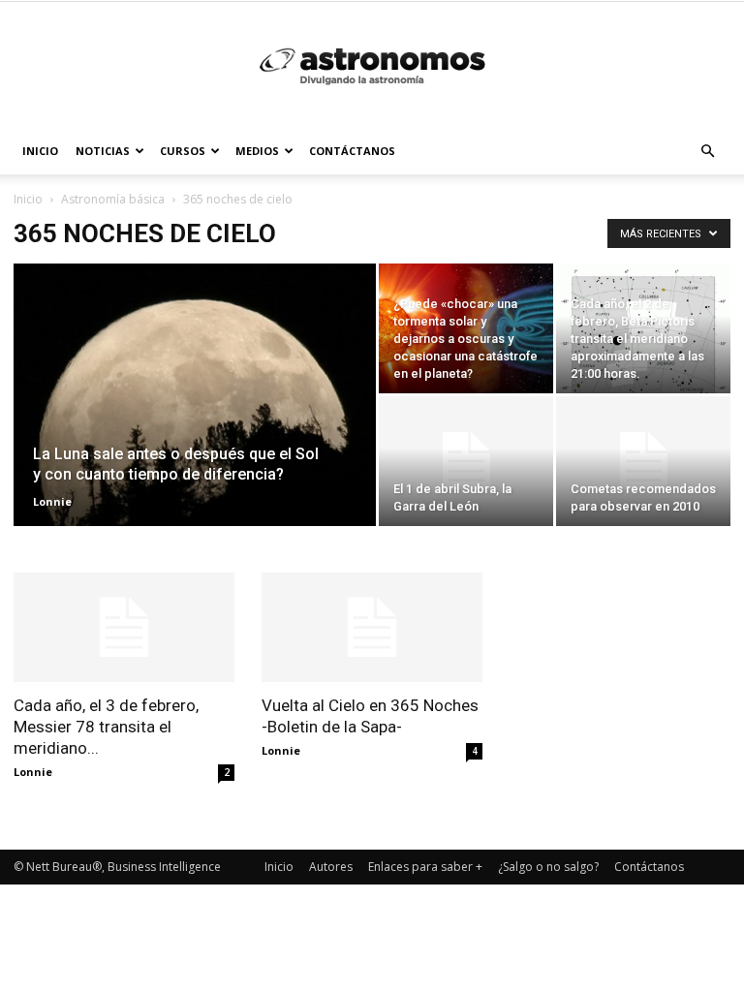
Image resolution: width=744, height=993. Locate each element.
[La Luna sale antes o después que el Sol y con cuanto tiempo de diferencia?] (195, 420)
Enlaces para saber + (425, 866)
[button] (707, 151)
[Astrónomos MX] (372, 66)
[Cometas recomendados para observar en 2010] (643, 461)
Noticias (103, 150)
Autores (331, 866)
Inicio (40, 150)
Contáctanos (352, 150)
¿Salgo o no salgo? (548, 866)
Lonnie (52, 501)
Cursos (182, 150)
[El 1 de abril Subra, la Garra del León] (466, 461)
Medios (257, 150)
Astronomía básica (113, 199)
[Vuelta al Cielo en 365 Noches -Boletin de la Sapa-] (372, 627)
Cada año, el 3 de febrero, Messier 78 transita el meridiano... (106, 727)
